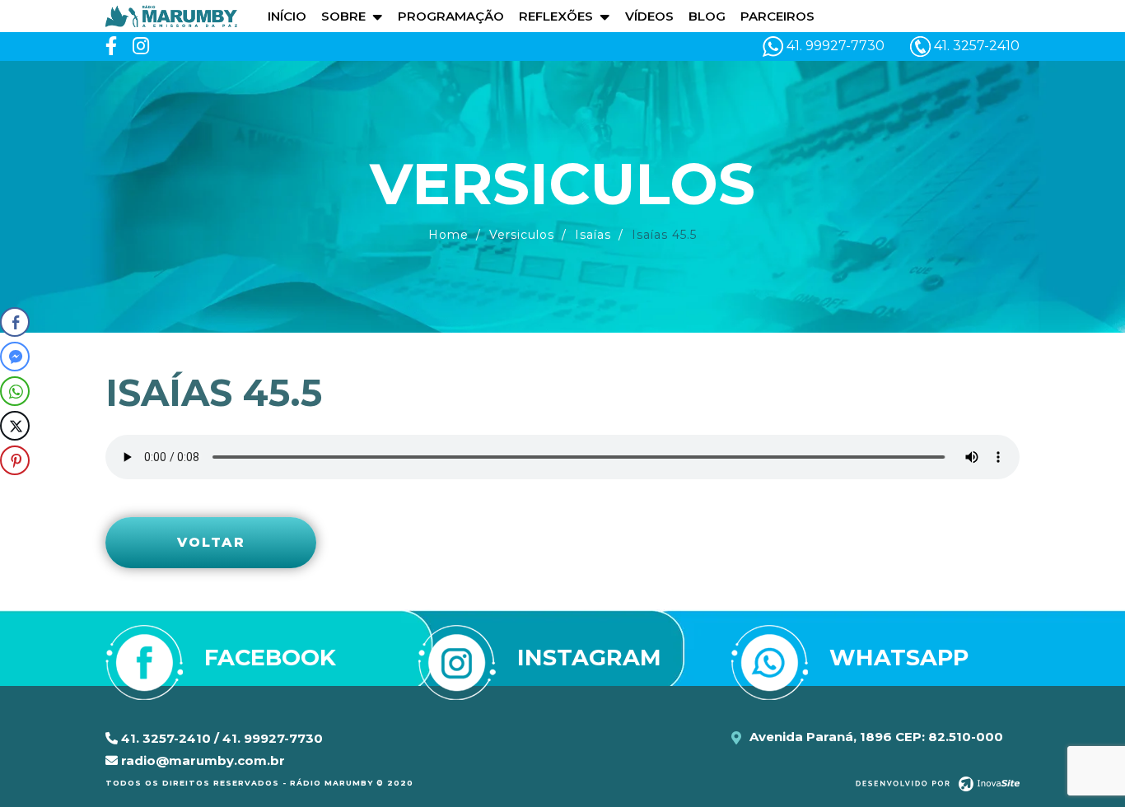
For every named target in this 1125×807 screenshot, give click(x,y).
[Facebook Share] (15, 322)
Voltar (211, 542)
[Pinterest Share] (15, 460)
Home (448, 234)
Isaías (593, 234)
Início (287, 16)
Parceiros (777, 16)
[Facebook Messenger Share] (15, 356)
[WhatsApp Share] (15, 391)
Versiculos (521, 234)
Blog (707, 16)
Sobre (343, 16)
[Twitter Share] (15, 426)
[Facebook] (111, 46)
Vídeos (649, 16)
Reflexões (556, 16)
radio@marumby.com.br (201, 760)
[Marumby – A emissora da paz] (171, 14)
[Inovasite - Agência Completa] (938, 783)
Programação (451, 16)
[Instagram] (141, 46)
